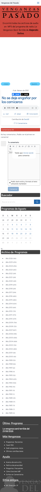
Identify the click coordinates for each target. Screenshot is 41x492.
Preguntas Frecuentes (14, 468)
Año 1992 (10, 386)
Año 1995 (11, 375)
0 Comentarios (21, 123)
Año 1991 (10, 390)
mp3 (7, 114)
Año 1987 (10, 405)
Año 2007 (11, 330)
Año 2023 (11, 269)
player (19, 114)
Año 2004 (11, 341)
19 (17, 233)
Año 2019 (11, 285)
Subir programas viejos (14, 448)
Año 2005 (11, 337)
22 (30, 233)
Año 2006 (11, 334)
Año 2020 (11, 281)
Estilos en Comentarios (14, 474)
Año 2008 (11, 326)
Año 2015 (11, 300)
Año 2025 (11, 262)
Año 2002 (11, 349)
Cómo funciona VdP (13, 471)
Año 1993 (11, 383)
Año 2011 (11, 315)
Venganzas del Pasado (10, 3)
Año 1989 (11, 398)
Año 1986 (10, 409)
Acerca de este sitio (13, 462)
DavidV (26, 119)
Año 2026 (11, 258)
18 (12, 233)
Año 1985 (10, 413)
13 (21, 229)
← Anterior (6, 84)
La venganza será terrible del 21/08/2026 (16, 430)
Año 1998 (11, 364)
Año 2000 (11, 356)
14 (26, 229)
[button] (38, 3)
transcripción (33, 114)
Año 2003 (11, 345)
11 (12, 229)
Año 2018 (11, 288)
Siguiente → (34, 84)
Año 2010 (11, 319)
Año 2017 (11, 292)
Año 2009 (11, 322)
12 (17, 229)
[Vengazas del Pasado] (20, 17)
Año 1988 (10, 401)
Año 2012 (11, 311)
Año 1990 (10, 394)
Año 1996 (10, 371)
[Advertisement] (20, 58)
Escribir (11, 152)
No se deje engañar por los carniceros (19, 99)
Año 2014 (11, 303)
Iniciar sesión (28, 153)
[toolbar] (24, 148)
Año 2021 (11, 277)
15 (30, 229)
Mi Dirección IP (12, 485)
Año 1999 (11, 360)
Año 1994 (11, 379)
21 (26, 233)
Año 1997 (10, 368)
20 (21, 233)
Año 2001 (11, 352)
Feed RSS (10, 445)
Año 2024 (11, 266)
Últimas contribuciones (14, 451)
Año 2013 (11, 307)
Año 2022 (11, 273)
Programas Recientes (14, 442)
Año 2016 (11, 296)
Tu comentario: (13, 142)
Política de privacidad (14, 465)
